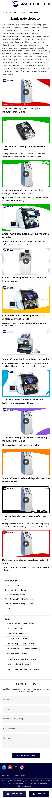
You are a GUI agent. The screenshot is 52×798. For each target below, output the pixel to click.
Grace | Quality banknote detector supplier (26, 359)
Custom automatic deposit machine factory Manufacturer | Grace (22, 192)
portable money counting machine (21, 659)
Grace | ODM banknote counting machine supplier (25, 236)
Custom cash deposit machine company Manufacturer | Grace (25, 439)
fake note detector (14, 628)
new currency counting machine (20, 643)
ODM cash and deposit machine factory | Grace (25, 562)
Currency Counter (13, 585)
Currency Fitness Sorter (15, 590)
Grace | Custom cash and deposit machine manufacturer (26, 480)
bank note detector (31, 12)
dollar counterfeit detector (18, 664)
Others (8, 608)
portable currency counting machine (22, 649)
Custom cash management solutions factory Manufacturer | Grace (22, 401)
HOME (5, 12)
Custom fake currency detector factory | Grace (24, 148)
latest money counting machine (20, 623)
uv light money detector (17, 638)
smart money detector (16, 633)
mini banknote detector (17, 654)
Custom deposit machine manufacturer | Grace (24, 518)
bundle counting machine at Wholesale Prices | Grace (24, 279)
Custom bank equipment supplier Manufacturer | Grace (21, 110)
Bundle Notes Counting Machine (19, 604)
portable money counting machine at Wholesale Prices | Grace (23, 317)
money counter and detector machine (23, 669)
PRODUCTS (15, 12)
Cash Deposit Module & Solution (19, 599)
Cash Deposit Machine (15, 594)
